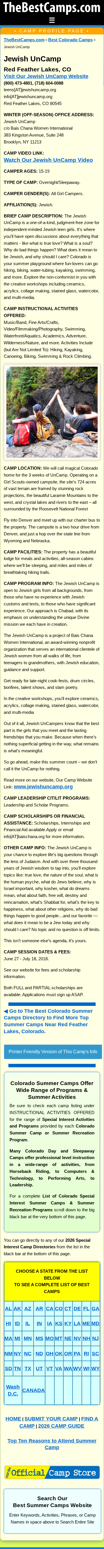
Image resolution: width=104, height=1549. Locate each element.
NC (27, 1353)
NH (86, 1338)
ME (86, 1323)
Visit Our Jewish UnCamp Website (46, 76)
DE (77, 1308)
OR (68, 1353)
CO (59, 1308)
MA (8, 1338)
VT (49, 1368)
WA (68, 1368)
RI (86, 1353)
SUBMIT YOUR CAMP (51, 1419)
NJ (95, 1338)
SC (95, 1353)
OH (49, 1353)
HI (8, 1323)
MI (17, 1338)
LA (77, 1323)
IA (49, 1323)
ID (17, 1323)
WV (77, 1368)
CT (67, 1308)
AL (8, 1308)
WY (95, 1368)
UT (39, 1368)
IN (39, 1323)
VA (58, 1368)
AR (39, 1308)
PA (77, 1353)
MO (49, 1338)
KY (68, 1323)
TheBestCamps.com (24, 40)
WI (86, 1368)
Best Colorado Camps (70, 40)
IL (27, 1323)
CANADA (33, 1390)
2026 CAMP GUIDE (61, 1426)
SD (8, 1368)
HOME (13, 1419)
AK (17, 1308)
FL (86, 1308)
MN (28, 1338)
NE (68, 1338)
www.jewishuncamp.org (43, 787)
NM (8, 1353)
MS (39, 1338)
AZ (27, 1308)
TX (28, 1368)
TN (17, 1368)
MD (95, 1323)
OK (59, 1353)
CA (49, 1308)
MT (58, 1338)
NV (77, 1338)
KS (58, 1323)
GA (95, 1308)
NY (17, 1353)
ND (39, 1353)
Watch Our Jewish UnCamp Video (48, 160)
